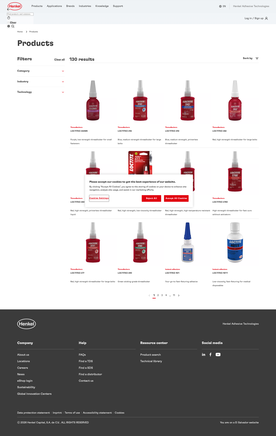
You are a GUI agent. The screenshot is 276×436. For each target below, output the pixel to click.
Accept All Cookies (176, 198)
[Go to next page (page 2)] (178, 295)
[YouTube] (218, 354)
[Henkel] (26, 324)
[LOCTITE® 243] (187, 112)
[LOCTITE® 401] (187, 254)
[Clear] (8, 26)
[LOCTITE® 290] (140, 254)
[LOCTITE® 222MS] (93, 112)
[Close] (8, 9)
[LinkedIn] (203, 354)
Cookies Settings (99, 198)
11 (174, 295)
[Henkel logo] (15, 6)
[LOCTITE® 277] (93, 254)
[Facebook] (210, 354)
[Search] (13, 26)
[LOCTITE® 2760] (235, 183)
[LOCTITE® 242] (140, 112)
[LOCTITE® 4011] (235, 254)
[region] (139, 190)
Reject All (151, 198)
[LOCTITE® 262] (235, 112)
